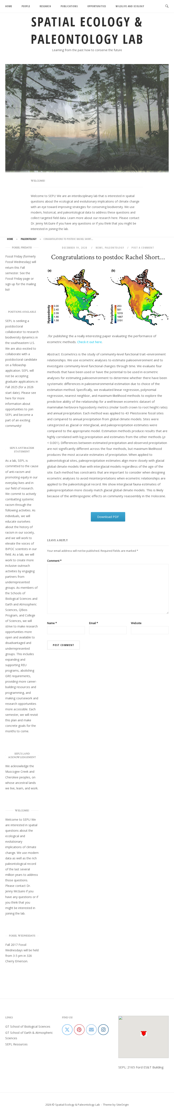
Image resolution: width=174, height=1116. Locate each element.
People (26, 6)
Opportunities (96, 6)
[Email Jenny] (91, 1030)
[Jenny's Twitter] (67, 1030)
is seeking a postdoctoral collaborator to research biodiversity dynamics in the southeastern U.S (22, 333)
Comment (54, 561)
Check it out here (89, 343)
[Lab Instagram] (103, 1030)
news (99, 248)
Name (52, 624)
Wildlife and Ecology (130, 6)
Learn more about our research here (92, 219)
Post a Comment (143, 248)
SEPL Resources (16, 1045)
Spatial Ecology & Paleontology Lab (87, 30)
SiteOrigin (122, 1105)
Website (136, 624)
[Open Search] (167, 6)
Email (93, 624)
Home (8, 6)
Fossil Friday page (17, 279)
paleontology (28, 239)
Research (45, 6)
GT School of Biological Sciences (27, 1027)
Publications (69, 6)
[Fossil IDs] (79, 1030)
